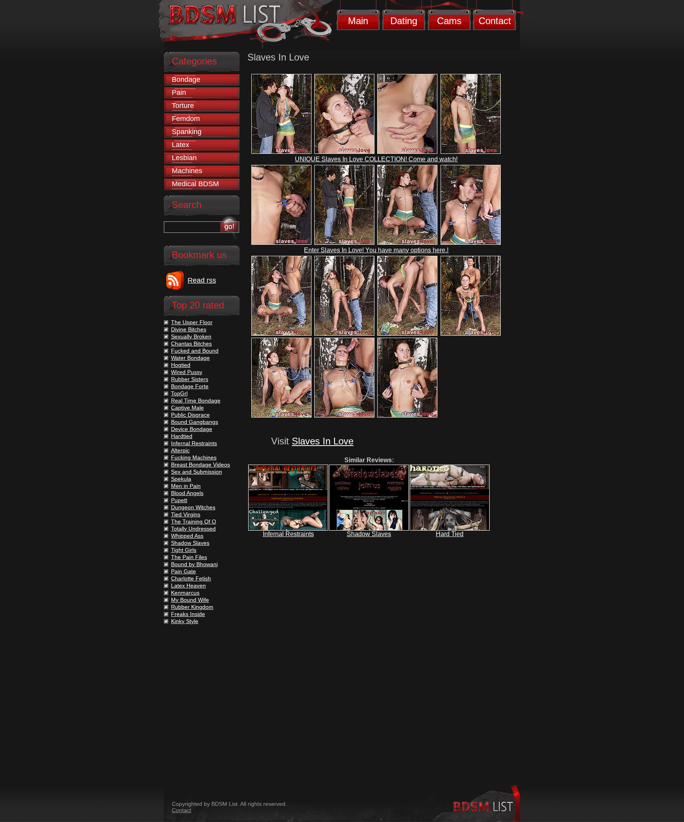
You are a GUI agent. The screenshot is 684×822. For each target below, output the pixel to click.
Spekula (181, 479)
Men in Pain (186, 486)
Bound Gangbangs (194, 422)
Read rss (202, 280)
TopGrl (179, 393)
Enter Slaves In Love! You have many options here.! (376, 250)
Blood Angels (187, 493)
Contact (495, 20)
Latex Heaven (188, 585)
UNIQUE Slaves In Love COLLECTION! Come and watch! (376, 159)
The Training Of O (193, 521)
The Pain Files (189, 557)
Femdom (186, 119)
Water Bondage (190, 358)
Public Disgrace (190, 415)
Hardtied (181, 436)
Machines (187, 171)
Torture (183, 106)
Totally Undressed (193, 528)
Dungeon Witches (193, 507)
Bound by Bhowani (194, 564)
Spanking (186, 132)
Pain (179, 92)
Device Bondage (191, 429)
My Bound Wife (190, 600)
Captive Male (187, 407)
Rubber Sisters (189, 379)
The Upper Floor (192, 322)
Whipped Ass (187, 536)
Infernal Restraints (288, 534)
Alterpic (180, 450)
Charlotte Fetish (191, 578)
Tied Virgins (185, 514)
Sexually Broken (191, 336)
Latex (180, 145)
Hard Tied (450, 534)
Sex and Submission (196, 472)
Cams (449, 20)
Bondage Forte (190, 386)
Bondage (186, 79)
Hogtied (180, 365)
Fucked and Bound (194, 351)
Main (358, 20)
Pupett (179, 500)
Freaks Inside (188, 614)
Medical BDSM (195, 184)
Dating (403, 20)
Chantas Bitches (191, 343)
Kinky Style (184, 621)
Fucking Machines (194, 457)
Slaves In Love (322, 441)
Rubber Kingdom (192, 607)
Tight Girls (183, 550)
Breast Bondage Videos (200, 464)
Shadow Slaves (369, 534)
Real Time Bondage (195, 400)
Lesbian (184, 158)
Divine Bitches (188, 329)
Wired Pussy (186, 372)
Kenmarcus (185, 593)
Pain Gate (183, 571)
